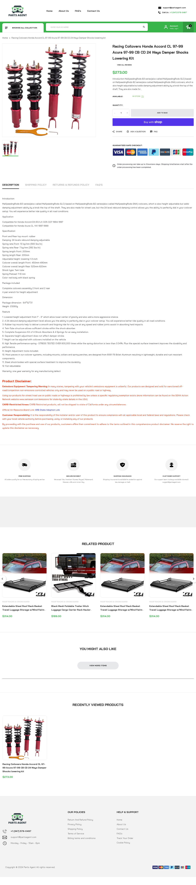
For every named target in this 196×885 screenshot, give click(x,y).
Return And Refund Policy (80, 819)
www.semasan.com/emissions (34, 399)
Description (10, 184)
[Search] (144, 27)
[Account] (166, 27)
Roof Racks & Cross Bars (16, 601)
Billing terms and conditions (82, 838)
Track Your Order (125, 838)
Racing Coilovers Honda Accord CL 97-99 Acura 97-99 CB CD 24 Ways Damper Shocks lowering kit (24, 768)
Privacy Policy (74, 824)
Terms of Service (76, 833)
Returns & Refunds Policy (71, 184)
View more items (98, 665)
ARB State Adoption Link (47, 409)
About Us (121, 824)
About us (64, 11)
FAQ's (78, 11)
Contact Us (122, 829)
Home (49, 11)
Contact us (93, 11)
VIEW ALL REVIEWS (124, 65)
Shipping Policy (36, 184)
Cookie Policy (123, 842)
